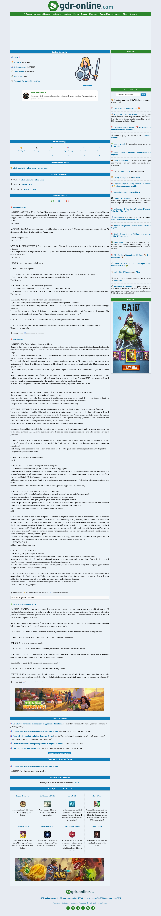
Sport (117, 14)
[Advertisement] (80, 33)
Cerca (133, 14)
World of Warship (122, 264)
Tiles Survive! (119, 255)
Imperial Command (121, 192)
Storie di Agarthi (121, 234)
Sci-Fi (76, 14)
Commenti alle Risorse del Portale (60, 759)
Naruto (45, 168)
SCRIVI (87, 85)
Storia (84, 14)
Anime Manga (106, 14)
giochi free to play (90, 898)
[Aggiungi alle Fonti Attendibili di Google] (88, 909)
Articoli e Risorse (42, 14)
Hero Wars (118, 108)
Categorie (56, 14)
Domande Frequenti (78, 903)
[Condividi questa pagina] (93, 909)
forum (77, 783)
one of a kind (119, 144)
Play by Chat (35, 81)
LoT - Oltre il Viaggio (122, 272)
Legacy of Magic (120, 177)
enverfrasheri (119, 217)
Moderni (93, 14)
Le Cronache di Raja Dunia (124, 209)
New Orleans (119, 152)
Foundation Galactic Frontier (124, 127)
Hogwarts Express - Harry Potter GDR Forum (132, 184)
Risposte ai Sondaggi (59, 718)
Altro (125, 14)
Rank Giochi (125, 171)
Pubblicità (131, 52)
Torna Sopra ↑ (103, 903)
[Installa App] (83, 909)
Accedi (28, 14)
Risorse (68, 789)
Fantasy (67, 14)
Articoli (50, 789)
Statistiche (65, 903)
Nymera (117, 226)
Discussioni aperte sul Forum (60, 777)
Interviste (57, 789)
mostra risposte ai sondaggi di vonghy (60, 753)
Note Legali (91, 903)
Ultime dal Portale (131, 90)
